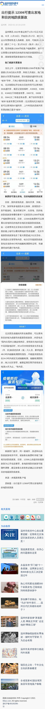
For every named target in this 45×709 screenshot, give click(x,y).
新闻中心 (40, 499)
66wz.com (7, 701)
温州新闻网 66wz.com (21, 493)
